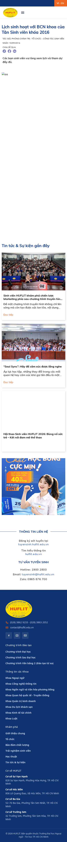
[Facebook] (8, 635)
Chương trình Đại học (18, 651)
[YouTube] (17, 635)
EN (62, 3)
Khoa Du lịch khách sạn (19, 706)
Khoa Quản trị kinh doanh (20, 701)
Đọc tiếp (8, 314)
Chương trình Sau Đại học (20, 657)
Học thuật (11, 756)
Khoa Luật (11, 718)
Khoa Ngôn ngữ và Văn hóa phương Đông (29, 689)
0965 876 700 (37, 579)
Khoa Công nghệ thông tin (20, 683)
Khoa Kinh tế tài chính (18, 712)
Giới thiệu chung (15, 733)
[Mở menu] (23, 13)
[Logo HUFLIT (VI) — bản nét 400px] (10, 12)
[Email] (25, 635)
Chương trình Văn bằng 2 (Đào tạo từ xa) (29, 663)
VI (58, 3)
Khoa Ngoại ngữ (14, 677)
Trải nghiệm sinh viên (18, 750)
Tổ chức (9, 739)
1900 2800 (39, 569)
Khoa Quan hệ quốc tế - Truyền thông (27, 695)
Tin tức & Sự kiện (15, 762)
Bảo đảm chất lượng (17, 745)
